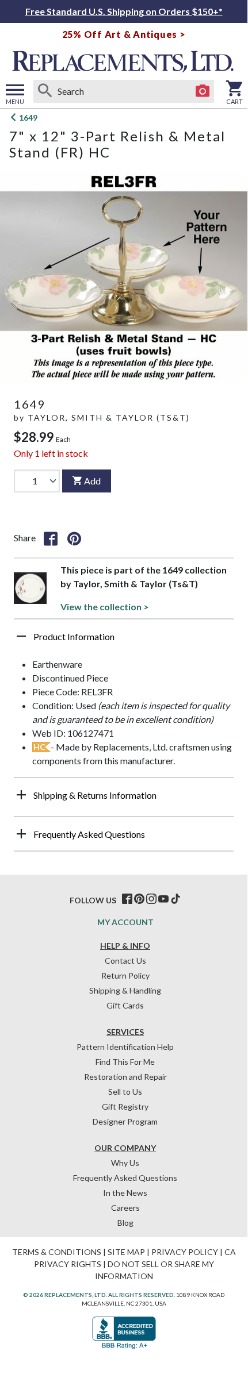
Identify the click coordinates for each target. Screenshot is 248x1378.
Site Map (126, 1252)
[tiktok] (175, 899)
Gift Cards (125, 1005)
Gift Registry (125, 1106)
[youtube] (163, 899)
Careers (125, 1208)
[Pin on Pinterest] (74, 538)
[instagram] (151, 899)
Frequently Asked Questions (125, 1178)
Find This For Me (125, 1062)
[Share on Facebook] (50, 538)
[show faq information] (21, 833)
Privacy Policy (184, 1252)
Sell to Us (125, 1091)
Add (92, 480)
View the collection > (104, 606)
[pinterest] (139, 899)
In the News (125, 1193)
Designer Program (125, 1121)
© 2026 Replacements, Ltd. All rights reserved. (99, 1294)
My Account (125, 922)
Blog (125, 1222)
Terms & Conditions (56, 1252)
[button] (124, 641)
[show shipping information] (21, 794)
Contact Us (125, 960)
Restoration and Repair (125, 1076)
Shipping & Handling (125, 990)
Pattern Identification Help (125, 1047)
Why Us (125, 1163)
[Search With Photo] (202, 91)
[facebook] (127, 899)
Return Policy (125, 975)
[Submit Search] (44, 91)
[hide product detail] (21, 636)
